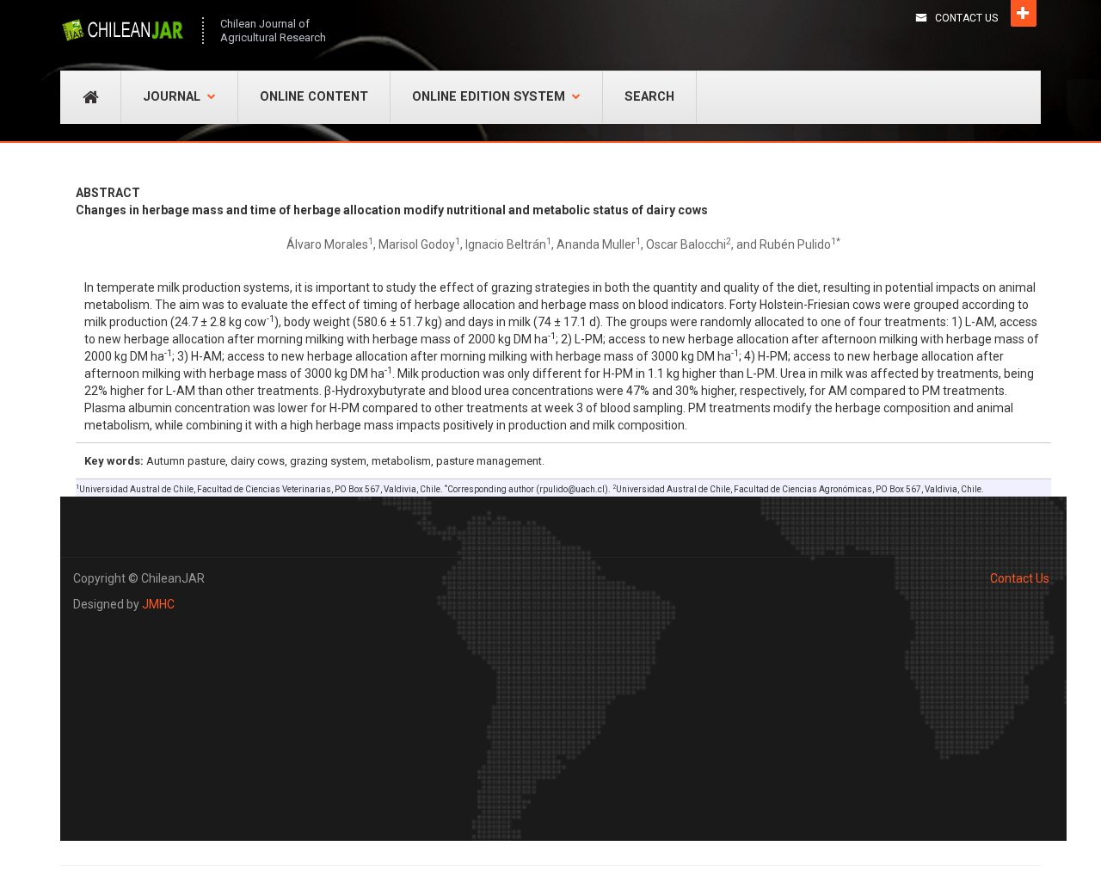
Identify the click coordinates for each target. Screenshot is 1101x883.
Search (649, 97)
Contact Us (966, 18)
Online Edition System (488, 97)
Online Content (314, 97)
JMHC (158, 604)
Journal (171, 97)
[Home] (122, 30)
